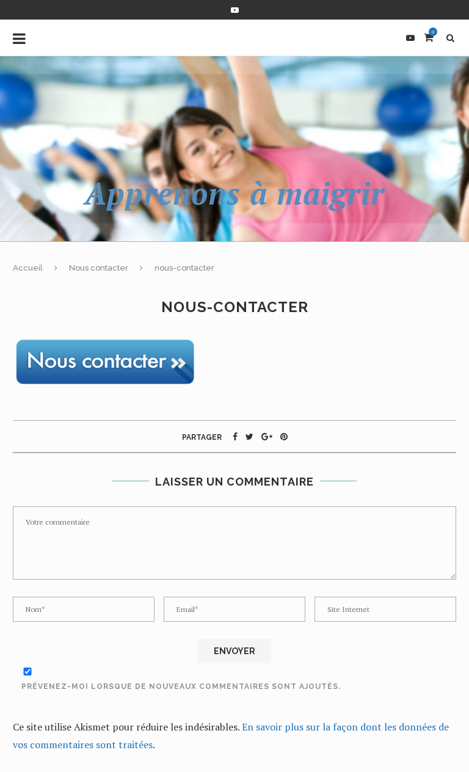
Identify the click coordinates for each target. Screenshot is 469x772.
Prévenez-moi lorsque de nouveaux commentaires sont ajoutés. (181, 686)
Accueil (28, 267)
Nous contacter (98, 267)
